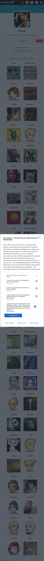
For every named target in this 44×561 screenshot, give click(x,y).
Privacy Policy (34, 323)
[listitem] (22, 275)
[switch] (35, 281)
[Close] (40, 238)
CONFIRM (13, 315)
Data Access (22, 323)
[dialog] (22, 280)
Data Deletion (10, 323)
